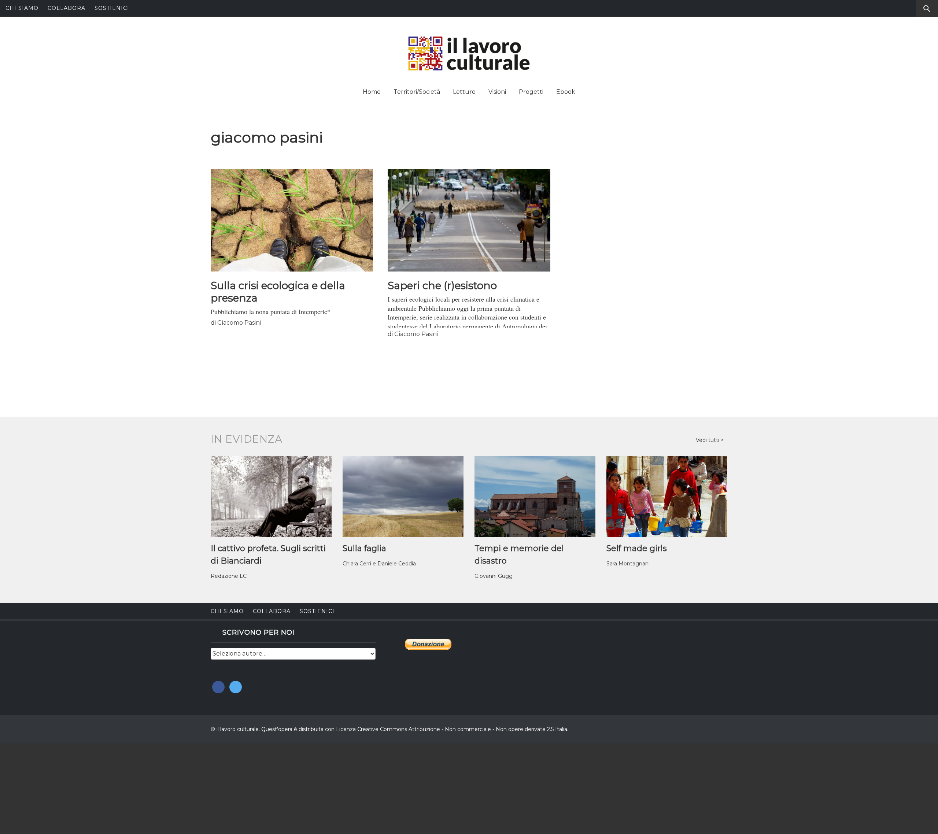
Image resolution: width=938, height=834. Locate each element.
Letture (464, 91)
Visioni (497, 91)
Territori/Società (417, 91)
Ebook (565, 91)
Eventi (14, 798)
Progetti (531, 91)
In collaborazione (36, 768)
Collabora (66, 8)
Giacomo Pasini (239, 322)
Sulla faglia (364, 548)
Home (372, 91)
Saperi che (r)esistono (442, 285)
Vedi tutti (708, 440)
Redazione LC (229, 576)
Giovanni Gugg (493, 576)
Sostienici (112, 8)
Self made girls (636, 548)
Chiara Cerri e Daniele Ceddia (379, 563)
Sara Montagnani (628, 563)
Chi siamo (21, 8)
